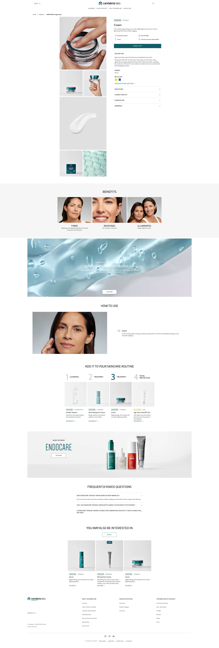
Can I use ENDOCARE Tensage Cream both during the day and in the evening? (106, 505)
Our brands (91, 8)
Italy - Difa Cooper (161, 607)
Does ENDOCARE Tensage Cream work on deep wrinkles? (98, 495)
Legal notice (111, 641)
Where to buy (137, 46)
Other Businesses (86, 614)
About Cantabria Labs (115, 8)
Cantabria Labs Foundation (89, 611)
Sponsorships (85, 622)
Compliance (129, 641)
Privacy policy (102, 641)
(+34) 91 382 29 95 (32, 626)
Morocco (158, 614)
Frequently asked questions (124, 83)
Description (119, 53)
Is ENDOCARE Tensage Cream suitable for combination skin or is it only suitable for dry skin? (109, 511)
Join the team (85, 626)
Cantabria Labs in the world (165, 599)
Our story (84, 603)
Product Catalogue (124, 607)
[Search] (153, 3)
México (158, 618)
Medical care (127, 8)
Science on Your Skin (126, 599)
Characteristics (121, 94)
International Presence (162, 603)
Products (41, 14)
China (158, 622)
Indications (119, 89)
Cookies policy (120, 641)
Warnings (118, 106)
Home (34, 14)
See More (109, 291)
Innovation (122, 611)
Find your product (102, 8)
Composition (119, 100)
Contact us (31, 613)
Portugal (158, 611)
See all (109, 534)
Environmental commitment (89, 618)
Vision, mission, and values (89, 607)
